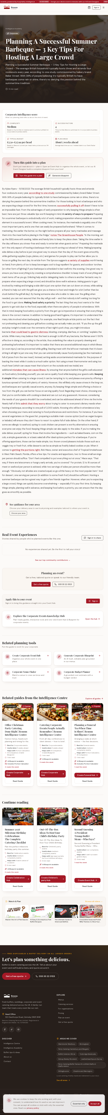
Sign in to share (94, 538)
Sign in (96, 7)
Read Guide (18, 781)
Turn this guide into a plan (30, 175)
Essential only (79, 1103)
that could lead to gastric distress (29, 332)
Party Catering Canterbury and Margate (73, 1049)
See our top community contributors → (52, 560)
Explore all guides (93, 698)
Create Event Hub (86, 880)
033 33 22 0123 (65, 584)
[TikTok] (11, 1029)
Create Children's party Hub (49, 878)
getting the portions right (26, 449)
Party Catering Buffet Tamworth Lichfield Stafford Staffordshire (77, 1065)
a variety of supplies (79, 260)
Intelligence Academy (14, 29)
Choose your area (18, 513)
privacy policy (33, 1108)
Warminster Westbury (66, 1044)
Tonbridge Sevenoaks (88, 1054)
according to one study (42, 193)
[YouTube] (18, 1029)
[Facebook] (4, 1029)
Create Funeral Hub (86, 775)
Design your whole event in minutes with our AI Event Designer (38, 2)
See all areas (62, 1080)
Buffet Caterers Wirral (66, 1054)
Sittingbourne (63, 1071)
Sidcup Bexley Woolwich (67, 1059)
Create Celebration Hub (15, 878)
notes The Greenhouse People (67, 235)
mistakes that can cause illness (29, 369)
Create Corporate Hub (14, 773)
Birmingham (84, 1044)
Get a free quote (41, 584)
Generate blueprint (60, 175)
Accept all (94, 1103)
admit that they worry (33, 403)
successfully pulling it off (70, 205)
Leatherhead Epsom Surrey (91, 1059)
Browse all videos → (94, 901)
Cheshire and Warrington (82, 1071)
